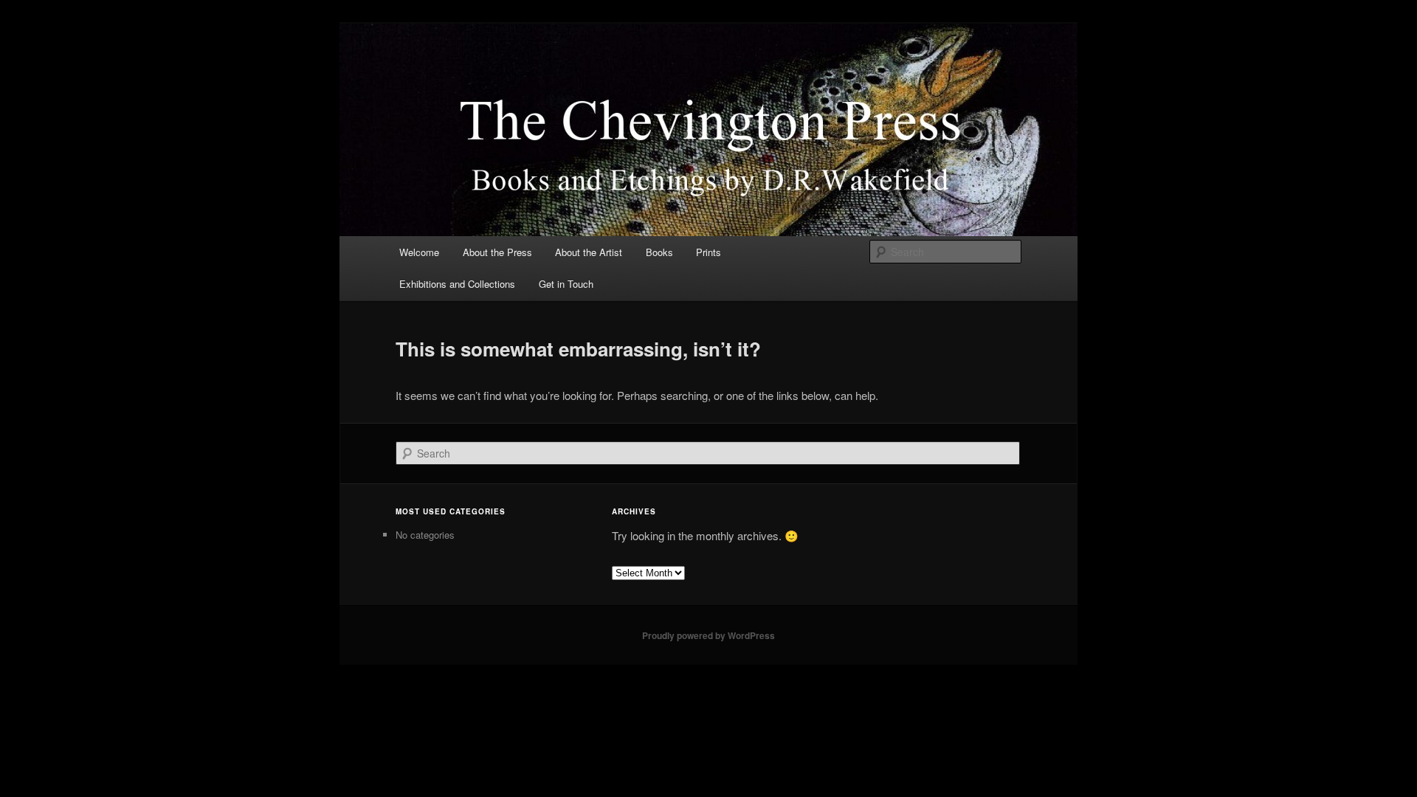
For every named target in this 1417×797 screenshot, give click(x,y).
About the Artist (588, 252)
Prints (708, 252)
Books (659, 252)
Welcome (419, 252)
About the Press (497, 252)
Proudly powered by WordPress (708, 635)
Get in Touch (566, 284)
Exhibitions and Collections (457, 284)
